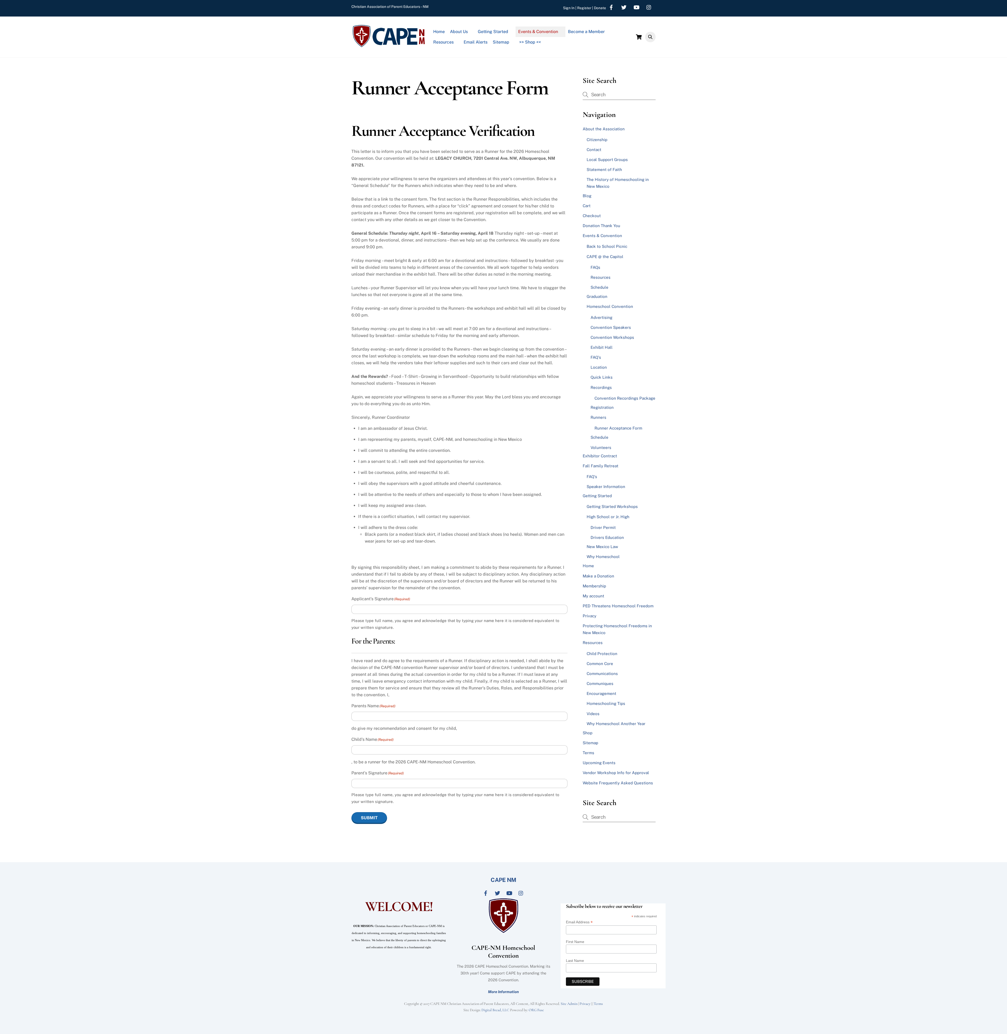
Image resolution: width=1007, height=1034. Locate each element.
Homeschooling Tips (606, 703)
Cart (587, 205)
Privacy (589, 616)
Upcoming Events (599, 762)
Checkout (592, 215)
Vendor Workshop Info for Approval (616, 772)
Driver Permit (603, 527)
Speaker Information (606, 486)
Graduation (597, 296)
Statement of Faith (604, 169)
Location (599, 367)
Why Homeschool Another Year (616, 723)
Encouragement (601, 693)
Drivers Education (607, 537)
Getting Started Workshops (612, 506)
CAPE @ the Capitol (605, 256)
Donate (600, 8)
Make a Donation (598, 576)
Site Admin (569, 1003)
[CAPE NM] (388, 45)
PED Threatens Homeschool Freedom (618, 606)
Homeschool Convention (610, 306)
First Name (575, 942)
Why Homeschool (603, 556)
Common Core (600, 663)
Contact (594, 149)
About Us (459, 31)
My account (593, 596)
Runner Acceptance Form (618, 428)
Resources (443, 42)
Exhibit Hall (602, 347)
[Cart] (639, 37)
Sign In (569, 8)
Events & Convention (538, 31)
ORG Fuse (536, 1010)
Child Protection (602, 653)
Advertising (601, 317)
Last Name (575, 960)
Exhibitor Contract (600, 456)
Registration (602, 407)
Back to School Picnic (607, 246)
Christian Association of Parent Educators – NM (389, 6)
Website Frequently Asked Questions (618, 783)
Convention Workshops (612, 337)
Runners (598, 417)
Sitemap (501, 42)
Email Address (579, 922)
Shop (587, 733)
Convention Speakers (611, 327)
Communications (602, 673)
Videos (593, 713)
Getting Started (493, 31)
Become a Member (586, 31)
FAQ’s (596, 357)
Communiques (600, 683)
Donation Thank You (601, 225)
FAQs (595, 267)
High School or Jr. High (608, 517)
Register (584, 8)
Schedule (599, 287)
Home (439, 31)
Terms (588, 753)
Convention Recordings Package (624, 398)
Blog (587, 196)
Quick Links (602, 377)
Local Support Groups (607, 159)
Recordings (601, 387)
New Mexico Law (602, 546)
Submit (369, 817)
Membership (594, 586)
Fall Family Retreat (600, 466)
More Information (503, 991)
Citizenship (597, 139)
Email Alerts (476, 42)
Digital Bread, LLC (495, 1010)
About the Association (604, 129)
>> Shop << (530, 42)
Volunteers (601, 447)
